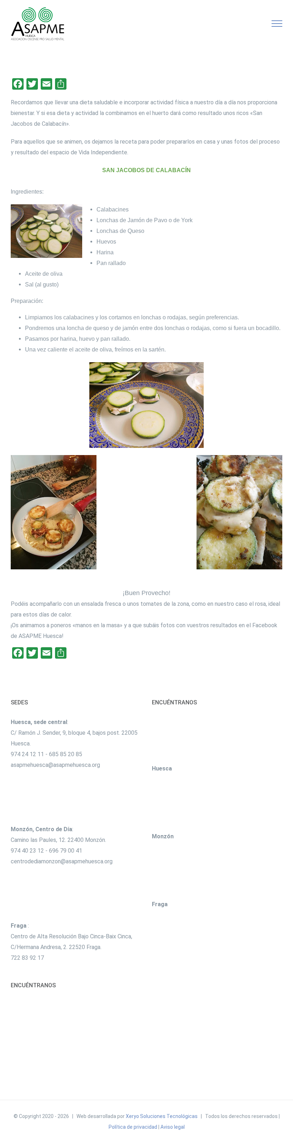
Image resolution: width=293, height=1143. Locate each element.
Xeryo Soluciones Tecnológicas (162, 1116)
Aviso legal (172, 1127)
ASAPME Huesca (40, 636)
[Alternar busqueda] (252, 23)
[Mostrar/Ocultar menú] (277, 23)
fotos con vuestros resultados (198, 625)
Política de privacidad (133, 1127)
